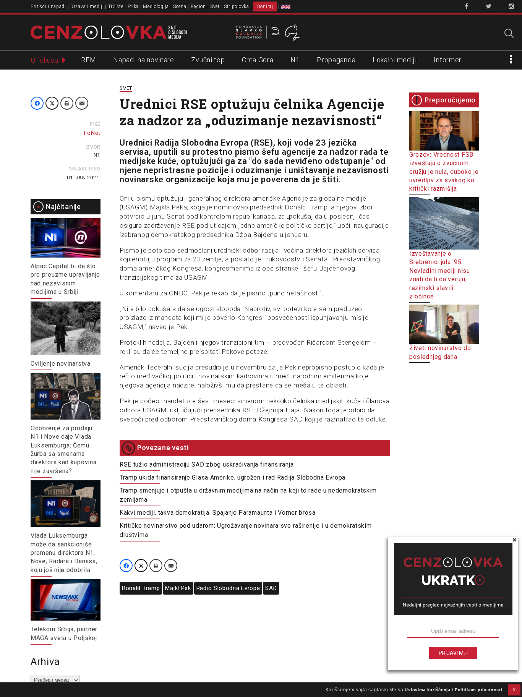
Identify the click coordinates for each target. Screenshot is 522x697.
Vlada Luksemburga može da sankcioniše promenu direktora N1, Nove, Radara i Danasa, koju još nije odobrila (64, 553)
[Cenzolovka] (109, 32)
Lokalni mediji (395, 60)
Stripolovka (236, 6)
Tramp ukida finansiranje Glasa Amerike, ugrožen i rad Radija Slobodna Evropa (232, 477)
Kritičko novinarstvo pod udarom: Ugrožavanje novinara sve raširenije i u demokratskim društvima (246, 530)
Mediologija (156, 6)
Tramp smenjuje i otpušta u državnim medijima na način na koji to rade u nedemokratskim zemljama (248, 495)
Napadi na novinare (143, 60)
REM (88, 60)
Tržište (115, 6)
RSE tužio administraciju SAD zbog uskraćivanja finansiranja (206, 464)
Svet (215, 6)
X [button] (514, 689)
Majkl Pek (178, 588)
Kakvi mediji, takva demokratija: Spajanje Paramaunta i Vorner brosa (218, 512)
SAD (271, 588)
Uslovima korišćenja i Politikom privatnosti (453, 689)
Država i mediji (87, 6)
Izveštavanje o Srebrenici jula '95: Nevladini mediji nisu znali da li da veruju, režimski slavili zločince (439, 275)
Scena (179, 6)
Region (198, 6)
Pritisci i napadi (48, 6)
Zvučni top (208, 60)
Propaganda (336, 60)
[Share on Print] (66, 103)
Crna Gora (257, 60)
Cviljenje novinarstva (61, 363)
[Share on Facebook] (37, 103)
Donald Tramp (141, 588)
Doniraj (265, 6)
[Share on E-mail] (81, 103)
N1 (295, 60)
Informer (448, 60)
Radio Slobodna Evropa (228, 588)
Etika (133, 6)
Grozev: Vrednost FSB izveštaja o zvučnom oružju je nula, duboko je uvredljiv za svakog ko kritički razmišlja (444, 172)
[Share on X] (51, 103)
